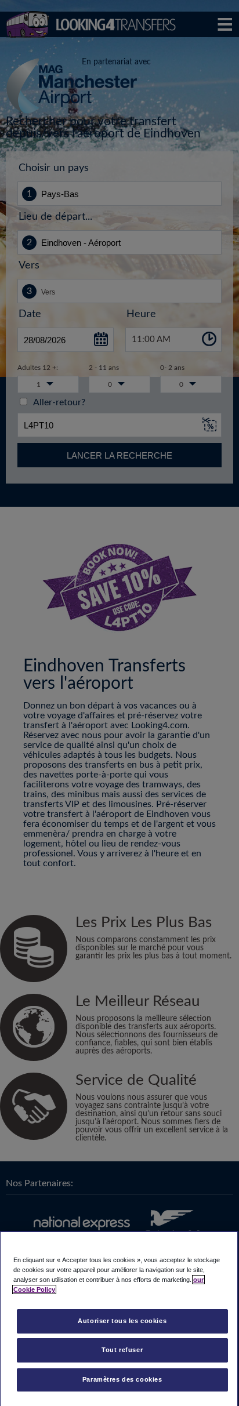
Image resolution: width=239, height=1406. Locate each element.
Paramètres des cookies (122, 1379)
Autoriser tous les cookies (122, 1320)
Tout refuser (122, 1349)
